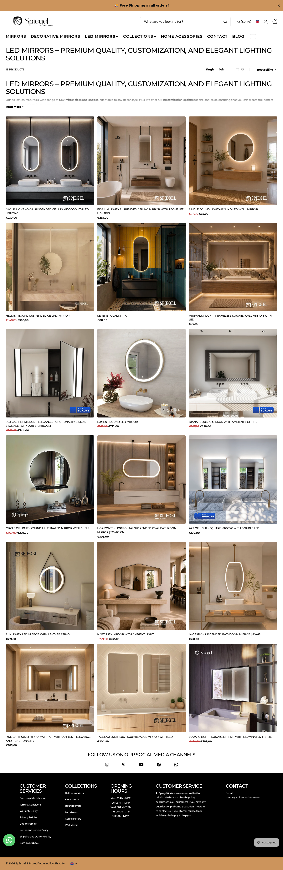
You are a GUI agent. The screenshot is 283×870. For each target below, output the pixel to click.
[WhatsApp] (176, 764)
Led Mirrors (71, 812)
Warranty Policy (29, 811)
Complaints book (29, 843)
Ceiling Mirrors (73, 818)
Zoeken (225, 21)
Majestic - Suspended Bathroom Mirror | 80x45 (224, 634)
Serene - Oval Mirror (113, 315)
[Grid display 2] (242, 69)
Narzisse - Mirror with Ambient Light (125, 634)
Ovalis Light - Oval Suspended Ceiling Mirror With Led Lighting (47, 211)
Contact (217, 36)
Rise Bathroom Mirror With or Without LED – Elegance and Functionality (48, 738)
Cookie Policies (28, 823)
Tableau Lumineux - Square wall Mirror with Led (135, 737)
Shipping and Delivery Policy (35, 836)
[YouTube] (141, 764)
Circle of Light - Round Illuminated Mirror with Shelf (47, 528)
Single (210, 69)
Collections (138, 36)
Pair (221, 69)
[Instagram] (107, 764)
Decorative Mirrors (55, 36)
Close (279, 5)
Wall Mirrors (71, 825)
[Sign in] (266, 21)
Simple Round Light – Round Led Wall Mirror (223, 209)
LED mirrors (100, 36)
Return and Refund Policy (34, 830)
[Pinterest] (123, 764)
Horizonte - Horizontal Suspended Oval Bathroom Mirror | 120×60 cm (136, 530)
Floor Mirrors (72, 799)
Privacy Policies (28, 817)
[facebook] (159, 764)
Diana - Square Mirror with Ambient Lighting (223, 422)
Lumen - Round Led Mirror (117, 422)
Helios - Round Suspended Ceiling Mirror (37, 315)
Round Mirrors (73, 805)
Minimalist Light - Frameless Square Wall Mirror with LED (230, 317)
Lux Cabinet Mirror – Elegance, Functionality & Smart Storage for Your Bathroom (47, 423)
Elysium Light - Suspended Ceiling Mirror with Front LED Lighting (140, 211)
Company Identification (33, 798)
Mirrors (16, 36)
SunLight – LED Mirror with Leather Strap (38, 634)
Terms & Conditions (30, 804)
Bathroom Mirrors (75, 793)
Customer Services (33, 788)
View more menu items (253, 36)
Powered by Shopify (51, 863)
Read (13, 107)
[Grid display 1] (237, 69)
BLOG (238, 36)
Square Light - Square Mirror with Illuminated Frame (230, 737)
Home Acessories (182, 36)
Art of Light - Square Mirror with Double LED (224, 528)
